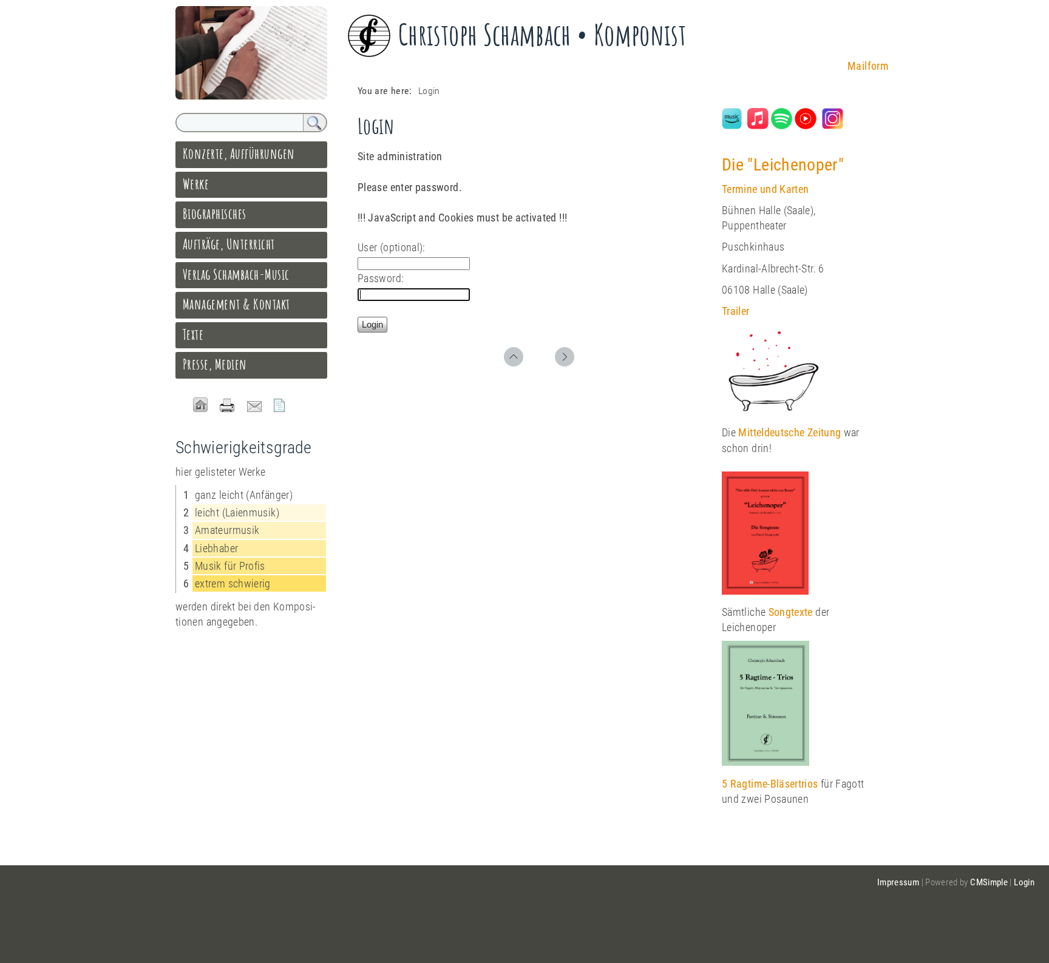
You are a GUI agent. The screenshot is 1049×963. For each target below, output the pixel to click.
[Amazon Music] (732, 125)
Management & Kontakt (236, 304)
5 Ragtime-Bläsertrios (770, 783)
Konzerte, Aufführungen (239, 153)
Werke (196, 184)
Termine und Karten (765, 189)
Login (1024, 882)
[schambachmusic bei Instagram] (832, 125)
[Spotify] (781, 125)
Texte (193, 334)
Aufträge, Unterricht (229, 244)
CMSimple (989, 882)
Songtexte (791, 612)
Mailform (868, 65)
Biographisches (214, 213)
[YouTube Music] (805, 125)
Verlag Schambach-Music (236, 274)
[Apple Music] (758, 125)
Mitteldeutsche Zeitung (789, 432)
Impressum (898, 882)
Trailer (736, 311)
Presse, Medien (215, 364)
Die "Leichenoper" (783, 165)
